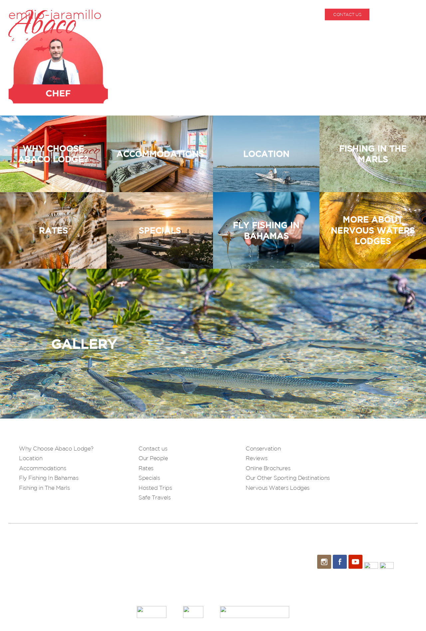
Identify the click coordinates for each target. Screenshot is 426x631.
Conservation (263, 448)
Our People (153, 458)
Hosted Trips (155, 487)
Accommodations (42, 468)
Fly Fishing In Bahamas (48, 477)
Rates (145, 468)
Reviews (257, 458)
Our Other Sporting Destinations (288, 477)
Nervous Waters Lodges (278, 487)
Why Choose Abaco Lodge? (56, 448)
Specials (149, 477)
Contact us (152, 448)
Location (30, 458)
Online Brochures (268, 468)
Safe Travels (154, 497)
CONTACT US (347, 14)
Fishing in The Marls (44, 487)
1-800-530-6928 (402, 14)
